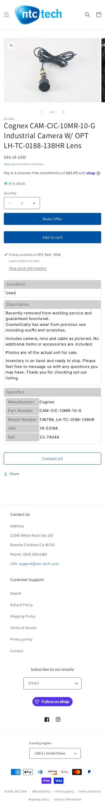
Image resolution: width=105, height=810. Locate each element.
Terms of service (89, 791)
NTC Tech (21, 791)
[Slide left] (41, 112)
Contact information (68, 799)
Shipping (9, 164)
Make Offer (52, 218)
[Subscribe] (75, 683)
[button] (6, 14)
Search (15, 593)
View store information (28, 268)
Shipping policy (38, 799)
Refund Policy (21, 604)
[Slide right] (63, 112)
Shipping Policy (22, 616)
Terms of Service (23, 627)
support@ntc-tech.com (39, 563)
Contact (16, 651)
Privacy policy (21, 639)
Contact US (52, 458)
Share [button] (14, 473)
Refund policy (42, 791)
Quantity (10, 193)
